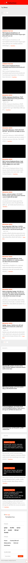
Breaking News (7, 95)
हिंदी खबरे (16, 530)
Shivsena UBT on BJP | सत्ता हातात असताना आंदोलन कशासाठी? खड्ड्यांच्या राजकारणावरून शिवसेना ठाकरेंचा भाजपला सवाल (13, 367)
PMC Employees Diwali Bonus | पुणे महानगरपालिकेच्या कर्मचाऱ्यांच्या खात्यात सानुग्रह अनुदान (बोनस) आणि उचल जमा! (13, 34)
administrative (7, 31)
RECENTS (4, 348)
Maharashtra (7, 543)
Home (5, 540)
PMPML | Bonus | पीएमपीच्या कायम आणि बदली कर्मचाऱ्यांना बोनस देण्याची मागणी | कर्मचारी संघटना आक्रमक (12, 327)
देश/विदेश (12, 527)
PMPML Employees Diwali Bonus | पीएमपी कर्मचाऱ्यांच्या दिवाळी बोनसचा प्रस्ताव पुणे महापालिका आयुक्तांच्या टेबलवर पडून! (13, 98)
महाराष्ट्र (18, 527)
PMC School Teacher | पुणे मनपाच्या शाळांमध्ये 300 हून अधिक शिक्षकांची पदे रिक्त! (13, 472)
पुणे (4, 530)
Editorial (16, 543)
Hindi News (7, 545)
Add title (5, 435)
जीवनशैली (6, 532)
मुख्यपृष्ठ (5, 527)
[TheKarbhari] (10, 3)
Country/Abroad (14, 540)
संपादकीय (10, 530)
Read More (13, 45)
